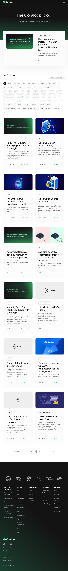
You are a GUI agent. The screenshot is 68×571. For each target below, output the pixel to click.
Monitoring (48, 108)
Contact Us (57, 511)
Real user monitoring (39, 87)
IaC (59, 96)
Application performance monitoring (30, 108)
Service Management (47, 100)
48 (39, 451)
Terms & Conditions (8, 547)
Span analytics (20, 507)
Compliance (59, 91)
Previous (18, 451)
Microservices (51, 91)
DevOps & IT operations (25, 100)
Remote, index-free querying (8, 493)
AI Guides (44, 500)
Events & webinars (56, 499)
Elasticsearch (7, 100)
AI (49, 83)
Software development (41, 83)
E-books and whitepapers (45, 491)
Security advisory (35, 96)
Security (19, 104)
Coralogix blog (46, 503)
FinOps (28, 91)
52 (47, 451)
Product (6, 87)
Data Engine (35, 91)
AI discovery (20, 511)
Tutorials (42, 104)
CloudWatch (22, 87)
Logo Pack (57, 507)
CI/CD (49, 96)
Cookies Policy (7, 560)
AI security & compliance (20, 523)
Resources (45, 487)
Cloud (16, 91)
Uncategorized (31, 83)
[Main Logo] (8, 2)
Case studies (7, 104)
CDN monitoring (14, 87)
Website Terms (7, 554)
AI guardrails (20, 519)
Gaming (58, 87)
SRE (42, 108)
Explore (10, 91)
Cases (54, 83)
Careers (56, 494)
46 (31, 451)
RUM (18, 494)
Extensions (34, 104)
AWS (59, 83)
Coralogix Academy (31, 499)
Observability (20, 96)
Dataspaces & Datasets (9, 96)
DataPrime (6, 112)
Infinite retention (8, 498)
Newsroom (57, 503)
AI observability (21, 515)
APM (5, 91)
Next (51, 451)
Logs (19, 108)
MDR (14, 104)
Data (52, 87)
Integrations (32, 494)
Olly (24, 83)
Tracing (43, 96)
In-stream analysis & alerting (9, 506)
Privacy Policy (6, 557)
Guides (44, 496)
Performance (26, 104)
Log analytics (56, 108)
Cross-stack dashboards (7, 512)
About (56, 490)
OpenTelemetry (17, 83)
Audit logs (49, 104)
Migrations (15, 100)
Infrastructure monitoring (9, 108)
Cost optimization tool (8, 518)
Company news (58, 100)
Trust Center (6, 551)
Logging (30, 87)
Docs (30, 490)
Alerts (9, 83)
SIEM (47, 87)
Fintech (22, 91)
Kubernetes (43, 91)
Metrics (27, 96)
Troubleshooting (37, 100)
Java (55, 96)
